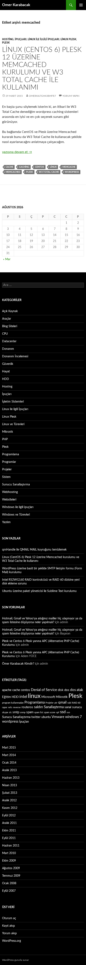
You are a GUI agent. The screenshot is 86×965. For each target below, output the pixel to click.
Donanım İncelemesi (15, 356)
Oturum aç (9, 918)
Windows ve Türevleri (16, 514)
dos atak (76, 690)
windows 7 (73, 717)
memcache (68, 167)
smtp (16, 712)
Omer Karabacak (16, 5)
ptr (55, 703)
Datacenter (9, 341)
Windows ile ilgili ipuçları (17, 507)
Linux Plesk (68, 39)
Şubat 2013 (9, 792)
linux (53, 167)
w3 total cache (49, 172)
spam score (49, 712)
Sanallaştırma (54, 707)
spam (29, 712)
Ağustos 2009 (11, 868)
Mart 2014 (9, 755)
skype (5, 712)
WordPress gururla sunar (15, 960)
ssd (63, 712)
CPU (5, 333)
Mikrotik (7, 431)
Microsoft (48, 697)
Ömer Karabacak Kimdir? (18, 663)
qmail (62, 702)
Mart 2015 (9, 747)
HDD (5, 379)
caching (24, 167)
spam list (38, 712)
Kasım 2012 (9, 808)
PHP (5, 439)
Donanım (8, 348)
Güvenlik (7, 364)
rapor (4, 707)
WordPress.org (11, 940)
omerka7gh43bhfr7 (42, 96)
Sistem (6, 477)
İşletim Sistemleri (13, 401)
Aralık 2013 (9, 770)
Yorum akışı (9, 933)
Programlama (10, 454)
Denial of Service (44, 690)
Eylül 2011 (9, 838)
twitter (35, 717)
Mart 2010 (9, 853)
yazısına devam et (17, 152)
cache (9, 167)
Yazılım (6, 522)
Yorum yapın (70, 96)
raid (69, 703)
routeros (27, 707)
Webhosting (10, 492)
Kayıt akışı (8, 925)
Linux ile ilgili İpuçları (43, 39)
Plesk (6, 42)
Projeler (7, 469)
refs (10, 707)
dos (66, 690)
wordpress (72, 172)
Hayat (6, 371)
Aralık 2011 (9, 823)
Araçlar (6, 318)
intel (23, 697)
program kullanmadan (13, 703)
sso (68, 712)
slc (10, 712)
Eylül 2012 (9, 815)
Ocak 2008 (9, 883)
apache (6, 690)
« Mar (6, 259)
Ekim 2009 (9, 860)
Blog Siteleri (9, 326)
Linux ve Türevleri (13, 424)
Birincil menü (81, 5)
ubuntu (46, 717)
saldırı (38, 707)
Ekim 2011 (9, 830)
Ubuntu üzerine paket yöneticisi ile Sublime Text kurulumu (39, 591)
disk (60, 690)
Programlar (9, 462)
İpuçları (21, 39)
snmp (22, 712)
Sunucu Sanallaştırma (16, 484)
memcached (13, 172)
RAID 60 (76, 703)
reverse (17, 707)
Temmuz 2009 (11, 875)
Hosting (8, 39)
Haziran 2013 (10, 777)
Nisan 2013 (9, 785)
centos (39, 167)
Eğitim (6, 697)
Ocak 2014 (9, 762)
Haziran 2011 (10, 845)
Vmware (58, 717)
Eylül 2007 (9, 890)
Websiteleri (9, 499)
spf (57, 712)
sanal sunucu (73, 707)
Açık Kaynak (10, 311)
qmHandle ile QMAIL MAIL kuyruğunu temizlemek (34, 549)
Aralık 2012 (9, 800)
